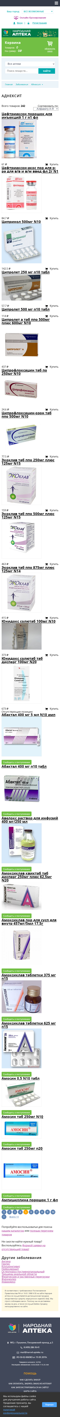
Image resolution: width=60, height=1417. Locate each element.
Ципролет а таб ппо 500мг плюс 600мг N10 (26, 321)
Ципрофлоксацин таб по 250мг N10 (24, 372)
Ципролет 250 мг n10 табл (26, 272)
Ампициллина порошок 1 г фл (30, 1199)
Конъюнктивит (11, 1266)
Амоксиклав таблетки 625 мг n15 (29, 1025)
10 (53, 1211)
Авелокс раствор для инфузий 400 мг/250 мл (30, 820)
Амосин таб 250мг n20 (22, 1148)
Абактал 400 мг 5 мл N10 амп (28, 714)
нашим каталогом (13, 1230)
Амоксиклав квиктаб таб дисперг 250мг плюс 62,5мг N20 (27, 877)
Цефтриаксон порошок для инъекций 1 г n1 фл (27, 115)
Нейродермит (10, 1269)
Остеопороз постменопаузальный (23, 1271)
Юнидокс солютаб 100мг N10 (29, 621)
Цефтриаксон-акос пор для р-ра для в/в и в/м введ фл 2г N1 (30, 169)
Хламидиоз (8, 1281)
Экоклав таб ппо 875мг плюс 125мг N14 (28, 569)
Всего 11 (14, 1216)
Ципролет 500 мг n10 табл (26, 309)
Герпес (6, 1264)
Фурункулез (9, 1279)
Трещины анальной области (19, 1274)
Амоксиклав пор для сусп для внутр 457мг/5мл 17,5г (29, 921)
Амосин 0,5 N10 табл (21, 1078)
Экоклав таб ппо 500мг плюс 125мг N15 (28, 515)
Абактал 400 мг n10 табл (24, 766)
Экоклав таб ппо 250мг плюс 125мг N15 (28, 461)
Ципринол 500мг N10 (21, 221)
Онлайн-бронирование (33, 17)
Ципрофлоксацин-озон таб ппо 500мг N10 (27, 414)
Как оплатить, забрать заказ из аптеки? (30, 1383)
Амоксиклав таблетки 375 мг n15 (29, 976)
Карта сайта (30, 1391)
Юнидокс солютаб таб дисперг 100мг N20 (22, 660)
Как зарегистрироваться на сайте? (30, 1387)
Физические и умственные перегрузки (26, 1276)
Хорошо (49, 1404)
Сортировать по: (48, 106)
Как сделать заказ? (30, 1379)
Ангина (6, 1261)
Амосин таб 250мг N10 (22, 1116)
